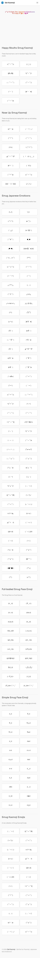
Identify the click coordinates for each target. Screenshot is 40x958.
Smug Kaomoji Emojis (13, 817)
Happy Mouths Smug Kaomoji (17, 47)
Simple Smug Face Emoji (15, 697)
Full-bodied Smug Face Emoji (17, 589)
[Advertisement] (20, 32)
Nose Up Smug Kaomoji (14, 112)
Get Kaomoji (11, 949)
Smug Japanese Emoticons (16, 195)
